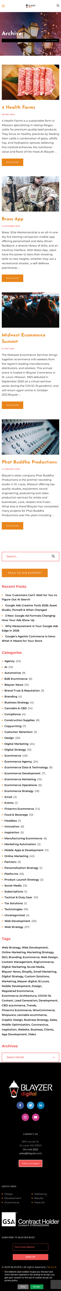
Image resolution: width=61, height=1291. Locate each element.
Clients (48, 1029)
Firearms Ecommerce (19, 808)
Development (48, 1000)
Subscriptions (13, 891)
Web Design (49, 957)
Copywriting (12, 726)
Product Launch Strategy (21, 879)
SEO (4, 957)
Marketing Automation (20, 844)
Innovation (11, 826)
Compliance (12, 714)
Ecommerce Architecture (19, 995)
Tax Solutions (13, 903)
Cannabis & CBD (15, 708)
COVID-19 (44, 995)
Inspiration (11, 832)
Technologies (13, 909)
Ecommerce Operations (20, 785)
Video (32, 1034)
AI (5, 667)
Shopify (27, 971)
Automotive (12, 673)
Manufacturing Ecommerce (23, 838)
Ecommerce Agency (18, 761)
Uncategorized (14, 915)
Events (9, 802)
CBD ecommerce (13, 1005)
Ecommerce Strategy (18, 791)
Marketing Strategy (40, 952)
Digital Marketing (16, 744)
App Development (14, 1034)
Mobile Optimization (16, 1024)
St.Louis (43, 981)
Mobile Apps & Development (24, 850)
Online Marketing (16, 856)
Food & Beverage (16, 814)
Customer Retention (18, 732)
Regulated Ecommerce (17, 991)
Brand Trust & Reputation (22, 690)
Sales (53, 1020)
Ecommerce (12, 755)
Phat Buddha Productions (29, 462)
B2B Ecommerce (16, 678)
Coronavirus (39, 1024)
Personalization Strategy (21, 868)
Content (7, 1000)
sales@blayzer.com (30, 1153)
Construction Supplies (19, 720)
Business (37, 1029)
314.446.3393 (30, 1149)
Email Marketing (45, 971)
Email (8, 797)
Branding (10, 696)
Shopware (9, 1015)
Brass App (13, 219)
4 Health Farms (18, 107)
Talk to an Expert (30, 1163)
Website (23, 1029)
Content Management (17, 962)
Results (38, 1198)
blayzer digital (27, 981)
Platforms (11, 874)
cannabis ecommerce (32, 1015)
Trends (31, 1005)
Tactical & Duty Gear (18, 897)
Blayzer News (13, 684)
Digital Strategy (15, 749)
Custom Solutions (37, 976)
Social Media (13, 885)
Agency (9, 661)
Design (9, 738)
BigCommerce (44, 962)
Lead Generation (26, 1000)
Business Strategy (16, 702)
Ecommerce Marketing (20, 779)
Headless (10, 820)
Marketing (9, 981)
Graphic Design (12, 1020)
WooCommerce (44, 1010)
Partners (10, 862)
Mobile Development (16, 986)
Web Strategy (13, 927)
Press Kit (39, 1202)
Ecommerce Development (22, 773)
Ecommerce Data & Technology (26, 767)
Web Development (17, 921)
